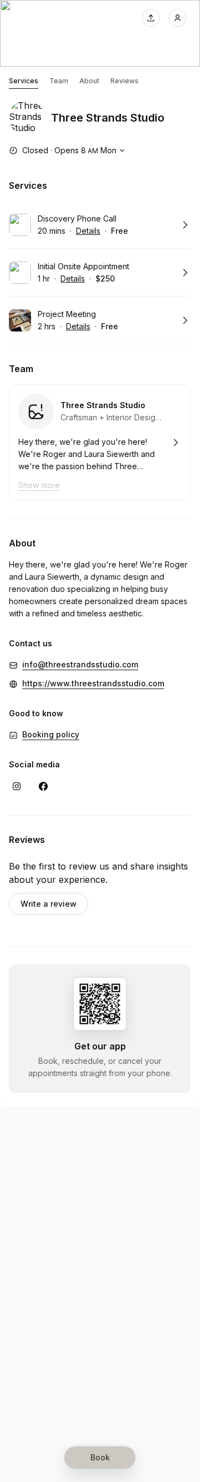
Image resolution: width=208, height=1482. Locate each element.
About (89, 81)
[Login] (177, 18)
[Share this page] (151, 18)
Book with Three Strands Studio (99, 442)
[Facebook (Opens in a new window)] (43, 786)
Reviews (124, 81)
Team (58, 81)
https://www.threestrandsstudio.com (93, 683)
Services (23, 81)
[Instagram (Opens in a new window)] (17, 786)
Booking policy (50, 734)
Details (88, 230)
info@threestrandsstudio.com (80, 664)
